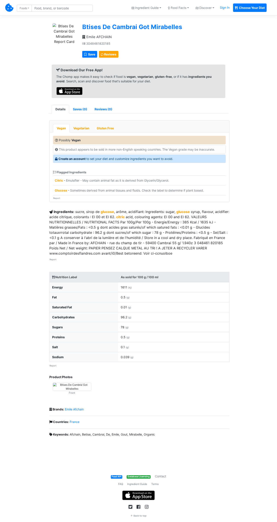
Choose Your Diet (251, 8)
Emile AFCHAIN (98, 37)
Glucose (61, 190)
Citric (59, 180)
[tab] (80, 109)
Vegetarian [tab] (81, 128)
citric (120, 217)
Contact (160, 476)
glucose (107, 212)
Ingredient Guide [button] (146, 8)
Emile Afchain (74, 409)
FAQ (120, 484)
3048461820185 (97, 43)
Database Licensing (139, 476)
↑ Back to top (138, 515)
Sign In (225, 7)
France (74, 422)
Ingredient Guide (137, 484)
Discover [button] (205, 8)
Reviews (109, 54)
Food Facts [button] (178, 8)
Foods (23, 8)
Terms (155, 484)
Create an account (71, 159)
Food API (116, 476)
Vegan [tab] (61, 128)
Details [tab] (60, 109)
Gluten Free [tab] (105, 128)
